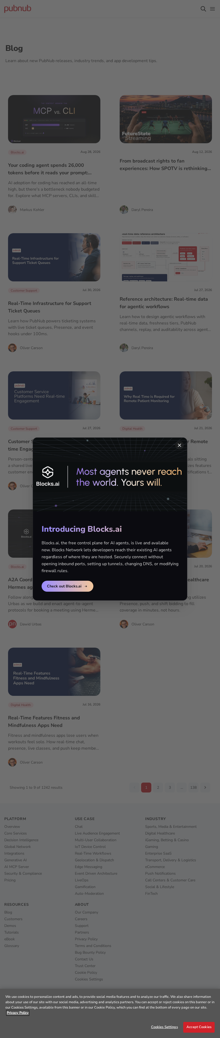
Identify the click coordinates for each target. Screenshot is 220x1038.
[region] (110, 1013)
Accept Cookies (198, 1027)
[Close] (179, 445)
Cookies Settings (164, 1027)
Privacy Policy (18, 1012)
